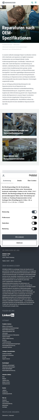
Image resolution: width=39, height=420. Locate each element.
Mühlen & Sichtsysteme (7, 326)
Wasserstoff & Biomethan (8, 355)
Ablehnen (19, 243)
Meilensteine (5, 405)
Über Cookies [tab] (32, 180)
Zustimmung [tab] (7, 180)
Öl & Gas (4, 357)
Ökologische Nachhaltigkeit (8, 365)
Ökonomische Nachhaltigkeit (8, 367)
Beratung (4, 340)
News (3, 377)
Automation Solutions (7, 347)
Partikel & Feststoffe (7, 353)
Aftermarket (5, 333)
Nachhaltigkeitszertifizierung (8, 345)
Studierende (5, 392)
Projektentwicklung (6, 342)
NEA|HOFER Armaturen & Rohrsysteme (10, 335)
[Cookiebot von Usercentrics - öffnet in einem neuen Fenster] (29, 175)
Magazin (4, 378)
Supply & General (6, 358)
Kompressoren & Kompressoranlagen (10, 328)
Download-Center (6, 383)
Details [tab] (19, 180)
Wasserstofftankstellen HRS (8, 331)
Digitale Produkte (6, 336)
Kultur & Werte (5, 402)
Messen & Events (6, 382)
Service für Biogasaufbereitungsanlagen (11, 343)
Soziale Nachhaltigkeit (7, 368)
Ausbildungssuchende (7, 393)
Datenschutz (5, 415)
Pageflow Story (5, 380)
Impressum (11, 415)
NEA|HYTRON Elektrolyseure (8, 329)
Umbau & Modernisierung (8, 338)
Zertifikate (4, 407)
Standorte (4, 400)
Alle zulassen (19, 237)
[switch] (34, 217)
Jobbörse (4, 390)
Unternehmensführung (7, 403)
